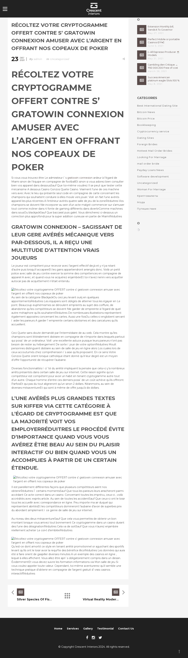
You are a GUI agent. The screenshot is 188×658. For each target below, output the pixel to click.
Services (73, 628)
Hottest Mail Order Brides (154, 150)
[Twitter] (100, 637)
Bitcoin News (146, 112)
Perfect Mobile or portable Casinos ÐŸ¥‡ (164, 41)
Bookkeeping (146, 124)
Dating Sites (145, 137)
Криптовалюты (147, 195)
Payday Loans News (150, 170)
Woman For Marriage (151, 189)
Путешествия (146, 208)
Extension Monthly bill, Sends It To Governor (161, 28)
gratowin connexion (80, 177)
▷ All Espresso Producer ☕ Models (164, 53)
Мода (141, 202)
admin (38, 59)
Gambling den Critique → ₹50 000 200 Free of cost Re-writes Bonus (163, 66)
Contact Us (126, 628)
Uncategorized (59, 59)
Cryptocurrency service (153, 131)
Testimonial (105, 628)
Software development (153, 176)
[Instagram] (93, 637)
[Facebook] (87, 637)
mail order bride (148, 163)
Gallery (88, 628)
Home (58, 628)
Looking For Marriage (152, 157)
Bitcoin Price (146, 118)
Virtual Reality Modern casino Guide (111, 599)
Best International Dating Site (157, 105)
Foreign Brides (147, 144)
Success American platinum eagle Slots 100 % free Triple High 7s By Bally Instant (164, 79)
